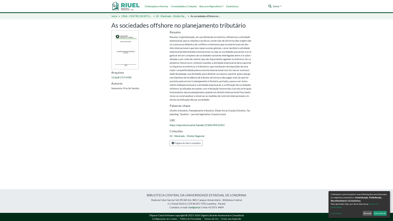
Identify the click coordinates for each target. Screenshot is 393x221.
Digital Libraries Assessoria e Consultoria (222, 215)
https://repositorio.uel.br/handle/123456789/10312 (197, 125)
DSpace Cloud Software (161, 215)
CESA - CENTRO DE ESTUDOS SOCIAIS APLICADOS (136, 16)
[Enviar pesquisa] (270, 6)
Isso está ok (380, 213)
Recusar (367, 213)
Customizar (336, 213)
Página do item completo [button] (187, 143)
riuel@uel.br (194, 207)
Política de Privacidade (190, 218)
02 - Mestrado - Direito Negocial (171, 16)
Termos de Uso (211, 218)
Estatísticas (232, 6)
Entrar (276, 6)
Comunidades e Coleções (184, 6)
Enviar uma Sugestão (231, 218)
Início (114, 16)
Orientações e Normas (156, 6)
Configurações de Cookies (164, 218)
